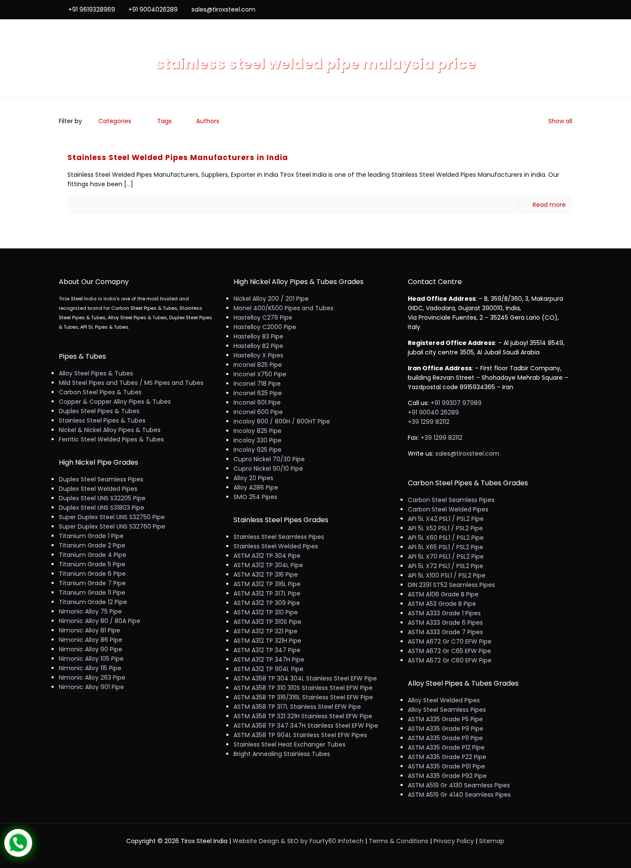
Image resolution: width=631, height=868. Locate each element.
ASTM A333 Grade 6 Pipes (445, 622)
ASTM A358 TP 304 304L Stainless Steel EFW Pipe (305, 678)
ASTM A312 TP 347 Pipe (267, 650)
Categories (114, 121)
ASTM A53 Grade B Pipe (442, 603)
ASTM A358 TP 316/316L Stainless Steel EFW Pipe (303, 697)
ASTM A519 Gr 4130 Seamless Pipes (459, 785)
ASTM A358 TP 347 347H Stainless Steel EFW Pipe (306, 725)
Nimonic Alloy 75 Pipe (90, 611)
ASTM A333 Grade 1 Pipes (444, 613)
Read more (549, 204)
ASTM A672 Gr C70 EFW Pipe (449, 641)
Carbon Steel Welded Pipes (448, 509)
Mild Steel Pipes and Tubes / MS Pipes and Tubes (131, 382)
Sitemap (491, 841)
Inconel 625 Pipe (258, 393)
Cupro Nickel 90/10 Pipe (268, 468)
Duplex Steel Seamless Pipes (101, 479)
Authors (207, 121)
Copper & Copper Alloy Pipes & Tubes (115, 401)
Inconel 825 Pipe (258, 364)
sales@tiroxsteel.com (223, 9)
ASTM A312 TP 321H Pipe (267, 640)
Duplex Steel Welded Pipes (98, 488)
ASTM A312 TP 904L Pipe (268, 669)
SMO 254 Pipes (255, 497)
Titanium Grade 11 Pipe (92, 592)
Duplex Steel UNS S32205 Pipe (102, 498)
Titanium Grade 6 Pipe (92, 573)
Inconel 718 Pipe (257, 383)
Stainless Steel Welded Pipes (276, 546)
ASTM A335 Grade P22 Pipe (447, 757)
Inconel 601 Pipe (257, 402)
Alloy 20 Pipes (253, 478)
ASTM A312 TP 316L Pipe (267, 584)
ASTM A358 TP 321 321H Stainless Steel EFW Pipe (303, 716)
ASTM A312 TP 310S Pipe (267, 621)
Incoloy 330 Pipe (258, 440)
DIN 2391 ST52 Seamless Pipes (451, 585)
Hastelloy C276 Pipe (263, 317)
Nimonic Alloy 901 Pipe (91, 687)
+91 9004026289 (153, 9)
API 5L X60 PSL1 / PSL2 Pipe (446, 537)
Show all (560, 121)
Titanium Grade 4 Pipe (92, 554)
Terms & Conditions (398, 841)
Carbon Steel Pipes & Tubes (100, 392)
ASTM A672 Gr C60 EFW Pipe (449, 660)
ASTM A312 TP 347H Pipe (269, 659)
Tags (164, 121)
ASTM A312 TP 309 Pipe (267, 603)
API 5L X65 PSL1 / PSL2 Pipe (445, 547)
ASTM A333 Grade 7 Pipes (445, 632)
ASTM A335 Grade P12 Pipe (446, 747)
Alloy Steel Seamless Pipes (447, 709)
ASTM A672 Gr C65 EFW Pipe (449, 651)
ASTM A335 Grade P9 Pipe (445, 728)
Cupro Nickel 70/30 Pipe (269, 459)
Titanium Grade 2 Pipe (92, 545)
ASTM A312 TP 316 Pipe (266, 574)
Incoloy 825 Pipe (258, 430)
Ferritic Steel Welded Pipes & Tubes (111, 439)
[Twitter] (544, 9)
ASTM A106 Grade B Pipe (443, 594)
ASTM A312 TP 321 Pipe (265, 631)
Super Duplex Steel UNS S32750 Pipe (112, 517)
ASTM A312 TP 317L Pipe (267, 593)
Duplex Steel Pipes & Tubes (99, 411)
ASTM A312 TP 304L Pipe (268, 565)
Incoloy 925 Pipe (258, 449)
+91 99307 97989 (456, 403)
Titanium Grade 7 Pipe (92, 583)
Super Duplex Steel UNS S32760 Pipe (112, 526)
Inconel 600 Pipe (258, 412)
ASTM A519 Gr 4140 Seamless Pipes (459, 794)
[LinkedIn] (556, 9)
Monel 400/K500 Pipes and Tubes (284, 308)
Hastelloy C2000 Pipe (265, 327)
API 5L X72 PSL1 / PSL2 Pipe (445, 566)
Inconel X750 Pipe (260, 374)
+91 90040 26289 (433, 412)
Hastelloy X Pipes (258, 355)
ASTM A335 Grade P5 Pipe (445, 719)
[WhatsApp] (521, 9)
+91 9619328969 (91, 9)
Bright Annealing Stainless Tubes (282, 754)
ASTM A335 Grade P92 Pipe (447, 775)
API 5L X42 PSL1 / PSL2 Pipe (446, 518)
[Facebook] (532, 9)
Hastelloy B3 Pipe (258, 336)
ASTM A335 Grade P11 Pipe (445, 738)
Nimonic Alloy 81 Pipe (89, 630)
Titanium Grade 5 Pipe (92, 564)
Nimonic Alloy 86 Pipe (90, 639)
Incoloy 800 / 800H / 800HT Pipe (282, 421)
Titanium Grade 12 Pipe (93, 602)
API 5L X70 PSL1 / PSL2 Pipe (446, 556)
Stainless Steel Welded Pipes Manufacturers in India (177, 157)
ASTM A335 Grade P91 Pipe (446, 766)
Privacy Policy (454, 841)
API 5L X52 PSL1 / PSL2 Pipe (445, 528)
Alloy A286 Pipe (256, 487)
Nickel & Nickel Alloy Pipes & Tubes (110, 430)
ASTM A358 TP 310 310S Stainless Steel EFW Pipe (303, 688)
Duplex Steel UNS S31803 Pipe (101, 507)
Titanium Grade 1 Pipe (91, 536)
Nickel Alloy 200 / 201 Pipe (271, 298)
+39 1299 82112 (428, 421)
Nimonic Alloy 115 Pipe (90, 668)
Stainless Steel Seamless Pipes (279, 536)
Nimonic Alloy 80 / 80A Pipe (99, 621)
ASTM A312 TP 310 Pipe (266, 612)
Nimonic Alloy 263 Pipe (92, 677)
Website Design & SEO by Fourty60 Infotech (298, 841)
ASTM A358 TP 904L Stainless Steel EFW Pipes (300, 735)
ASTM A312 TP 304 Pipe (267, 555)
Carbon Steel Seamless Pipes (451, 500)
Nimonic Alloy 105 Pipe (91, 658)
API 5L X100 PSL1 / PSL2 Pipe (446, 575)
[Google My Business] (567, 9)
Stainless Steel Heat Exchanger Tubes (290, 744)
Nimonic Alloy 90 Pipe (90, 649)
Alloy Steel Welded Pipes (444, 700)
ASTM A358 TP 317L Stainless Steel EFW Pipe (297, 706)
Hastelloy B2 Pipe (258, 346)
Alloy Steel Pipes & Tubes (96, 373)
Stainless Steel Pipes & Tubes (102, 420)
